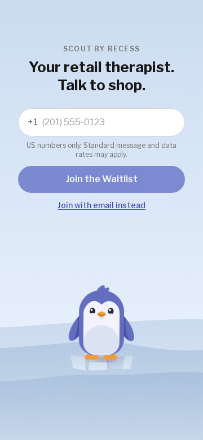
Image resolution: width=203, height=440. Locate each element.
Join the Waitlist (102, 179)
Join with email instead (101, 205)
